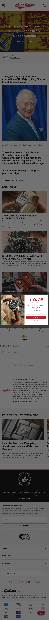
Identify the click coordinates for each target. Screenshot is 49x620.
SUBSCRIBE (36, 317)
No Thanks (36, 320)
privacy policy (34, 322)
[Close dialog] (47, 296)
